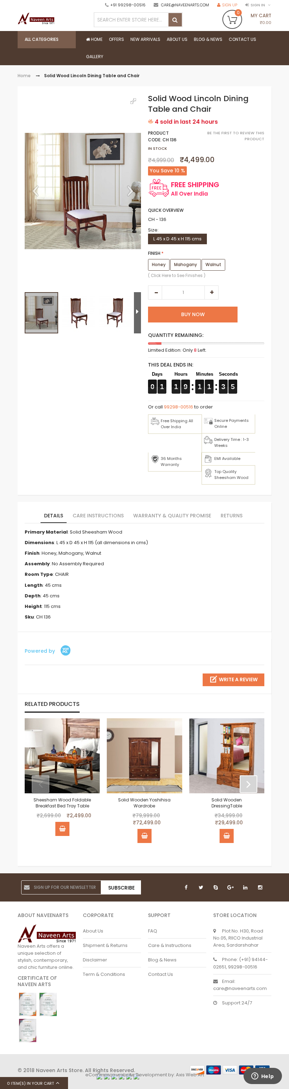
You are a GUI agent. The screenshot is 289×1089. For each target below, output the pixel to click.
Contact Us (160, 974)
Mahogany (185, 264)
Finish (154, 253)
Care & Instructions (169, 945)
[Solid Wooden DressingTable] (226, 755)
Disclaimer (95, 959)
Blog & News (162, 959)
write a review (238, 679)
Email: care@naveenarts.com (240, 985)
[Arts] (36, 20)
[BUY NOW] (62, 829)
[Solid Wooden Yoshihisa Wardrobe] (144, 755)
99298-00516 (178, 407)
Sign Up (229, 5)
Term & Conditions (104, 974)
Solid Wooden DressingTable (226, 803)
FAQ (152, 931)
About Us (93, 931)
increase (211, 292)
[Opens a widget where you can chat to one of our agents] (262, 1076)
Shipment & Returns (105, 945)
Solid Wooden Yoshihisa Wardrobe (144, 803)
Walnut (213, 264)
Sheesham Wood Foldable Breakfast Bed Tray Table (62, 803)
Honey (159, 264)
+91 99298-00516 (128, 5)
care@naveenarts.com (185, 5)
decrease (155, 292)
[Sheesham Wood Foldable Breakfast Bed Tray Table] (62, 755)
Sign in (258, 5)
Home (24, 76)
